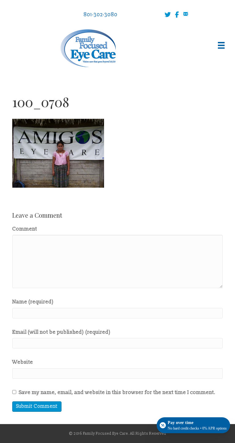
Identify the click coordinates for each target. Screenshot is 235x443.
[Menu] (221, 45)
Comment (24, 229)
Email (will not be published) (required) (61, 332)
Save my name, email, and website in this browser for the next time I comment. (117, 392)
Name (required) (33, 301)
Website (22, 362)
